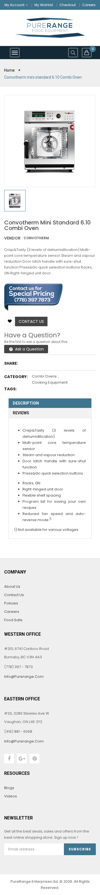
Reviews (21, 413)
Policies (11, 603)
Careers (89, 5)
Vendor (12, 238)
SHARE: (11, 363)
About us (12, 586)
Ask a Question (29, 349)
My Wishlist (43, 5)
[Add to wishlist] (9, 321)
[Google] (22, 758)
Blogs (9, 787)
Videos (10, 796)
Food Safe (13, 620)
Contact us (31, 321)
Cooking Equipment (50, 382)
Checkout (67, 5)
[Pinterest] (34, 758)
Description (26, 403)
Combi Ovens (44, 376)
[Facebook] (9, 758)
